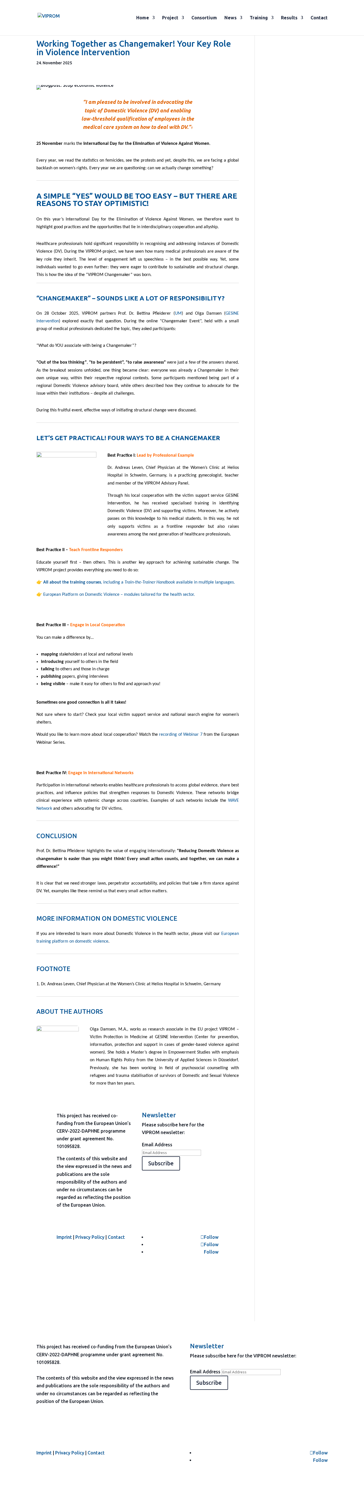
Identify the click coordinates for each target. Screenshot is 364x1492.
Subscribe (161, 1163)
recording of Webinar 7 (180, 734)
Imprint (64, 1237)
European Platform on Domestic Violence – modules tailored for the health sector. (119, 594)
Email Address (157, 1144)
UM (178, 313)
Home (142, 18)
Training (259, 18)
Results (289, 18)
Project (170, 18)
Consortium (204, 18)
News (230, 18)
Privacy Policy (89, 1237)
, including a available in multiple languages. (139, 582)
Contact (319, 18)
